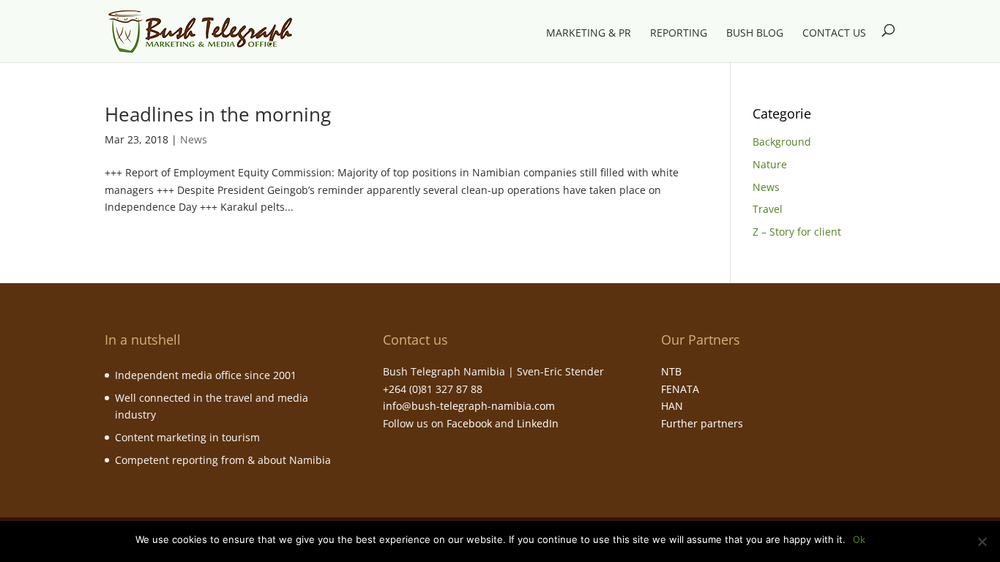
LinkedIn (538, 423)
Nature (770, 164)
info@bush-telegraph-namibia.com (469, 406)
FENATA (680, 389)
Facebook (469, 423)
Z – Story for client (797, 232)
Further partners (702, 423)
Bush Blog (754, 34)
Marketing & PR (588, 34)
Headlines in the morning (218, 114)
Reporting (678, 34)
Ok (859, 539)
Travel (768, 209)
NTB (671, 371)
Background (782, 142)
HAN (672, 406)
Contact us (834, 34)
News (193, 139)
